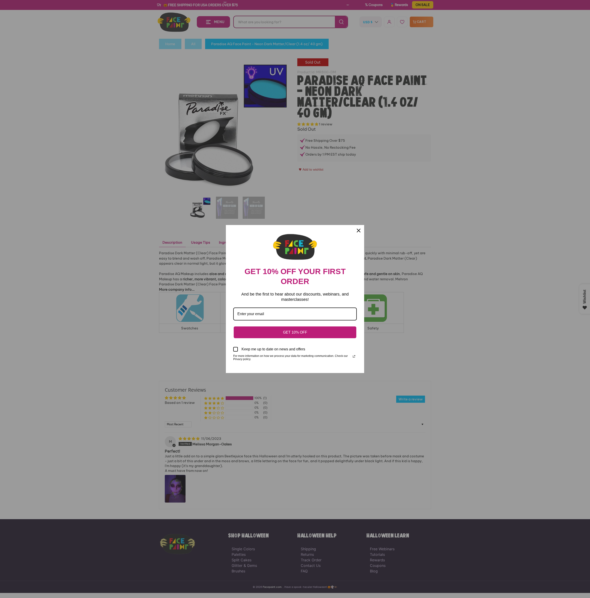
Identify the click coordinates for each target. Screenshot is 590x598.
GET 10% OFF (295, 332)
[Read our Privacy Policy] (354, 356)
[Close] (358, 230)
